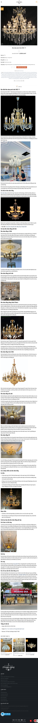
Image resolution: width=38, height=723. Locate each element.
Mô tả (17, 86)
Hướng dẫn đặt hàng (4, 692)
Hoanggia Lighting (22, 574)
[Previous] (1, 648)
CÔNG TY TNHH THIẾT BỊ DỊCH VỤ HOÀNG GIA (7, 676)
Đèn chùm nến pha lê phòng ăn (32, 72)
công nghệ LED (16, 564)
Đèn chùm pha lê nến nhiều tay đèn (24, 75)
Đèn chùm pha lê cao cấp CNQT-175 (18, 654)
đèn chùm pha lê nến (32, 74)
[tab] (17, 87)
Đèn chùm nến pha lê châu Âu (22, 72)
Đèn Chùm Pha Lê (27, 46)
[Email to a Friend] (20, 81)
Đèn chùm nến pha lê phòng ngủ (6, 73)
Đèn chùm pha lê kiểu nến (24, 74)
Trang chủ (10, 46)
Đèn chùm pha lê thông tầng (15, 77)
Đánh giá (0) (20, 86)
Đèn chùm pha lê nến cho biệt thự (14, 75)
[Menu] (1, 2)
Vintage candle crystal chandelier (24, 78)
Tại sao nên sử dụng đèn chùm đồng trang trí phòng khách (16, 226)
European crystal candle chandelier (25, 77)
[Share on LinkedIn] (23, 81)
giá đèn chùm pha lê (34, 77)
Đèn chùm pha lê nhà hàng (9, 76)
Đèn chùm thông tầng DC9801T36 (6, 653)
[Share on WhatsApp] (14, 81)
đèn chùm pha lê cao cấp (8, 74)
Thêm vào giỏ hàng (21, 67)
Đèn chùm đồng (4, 193)
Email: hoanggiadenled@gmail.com (6, 686)
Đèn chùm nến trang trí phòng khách (26, 73)
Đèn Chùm (21, 46)
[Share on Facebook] (16, 81)
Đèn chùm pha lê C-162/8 (30, 653)
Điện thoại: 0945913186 (4, 685)
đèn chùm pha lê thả (8, 77)
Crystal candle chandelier (7, 72)
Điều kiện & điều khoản (4, 700)
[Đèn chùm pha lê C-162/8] (31, 645)
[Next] (37, 648)
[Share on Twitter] (18, 81)
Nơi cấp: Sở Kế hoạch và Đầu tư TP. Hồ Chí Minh (8, 681)
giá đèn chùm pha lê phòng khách (14, 78)
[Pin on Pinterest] (22, 81)
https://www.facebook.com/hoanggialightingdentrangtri (14, 629)
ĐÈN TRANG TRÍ (15, 46)
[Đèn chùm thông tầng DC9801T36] (6, 645)
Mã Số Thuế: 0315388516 (4, 678)
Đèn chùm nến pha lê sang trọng (16, 73)
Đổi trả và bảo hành (3, 697)
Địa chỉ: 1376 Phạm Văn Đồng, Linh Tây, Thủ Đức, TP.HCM (9, 683)
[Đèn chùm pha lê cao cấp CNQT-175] (19, 645)
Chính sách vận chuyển (4, 695)
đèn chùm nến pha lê (14, 72)
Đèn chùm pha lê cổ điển (16, 74)
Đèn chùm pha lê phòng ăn (18, 76)
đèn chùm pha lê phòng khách (26, 76)
